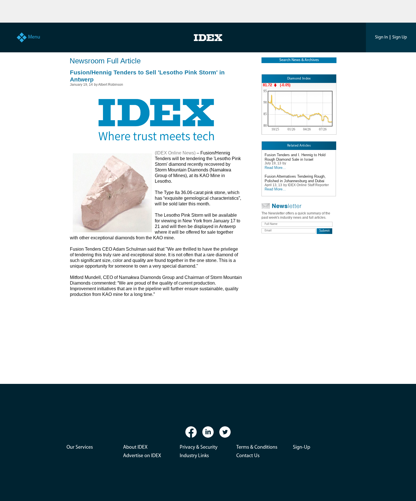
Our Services (80, 447)
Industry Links (194, 456)
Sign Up (399, 37)
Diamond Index (299, 78)
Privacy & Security (198, 447)
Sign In (381, 37)
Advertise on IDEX (142, 456)
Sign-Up (301, 447)
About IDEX (135, 447)
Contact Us (248, 456)
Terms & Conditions (256, 447)
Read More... (275, 167)
